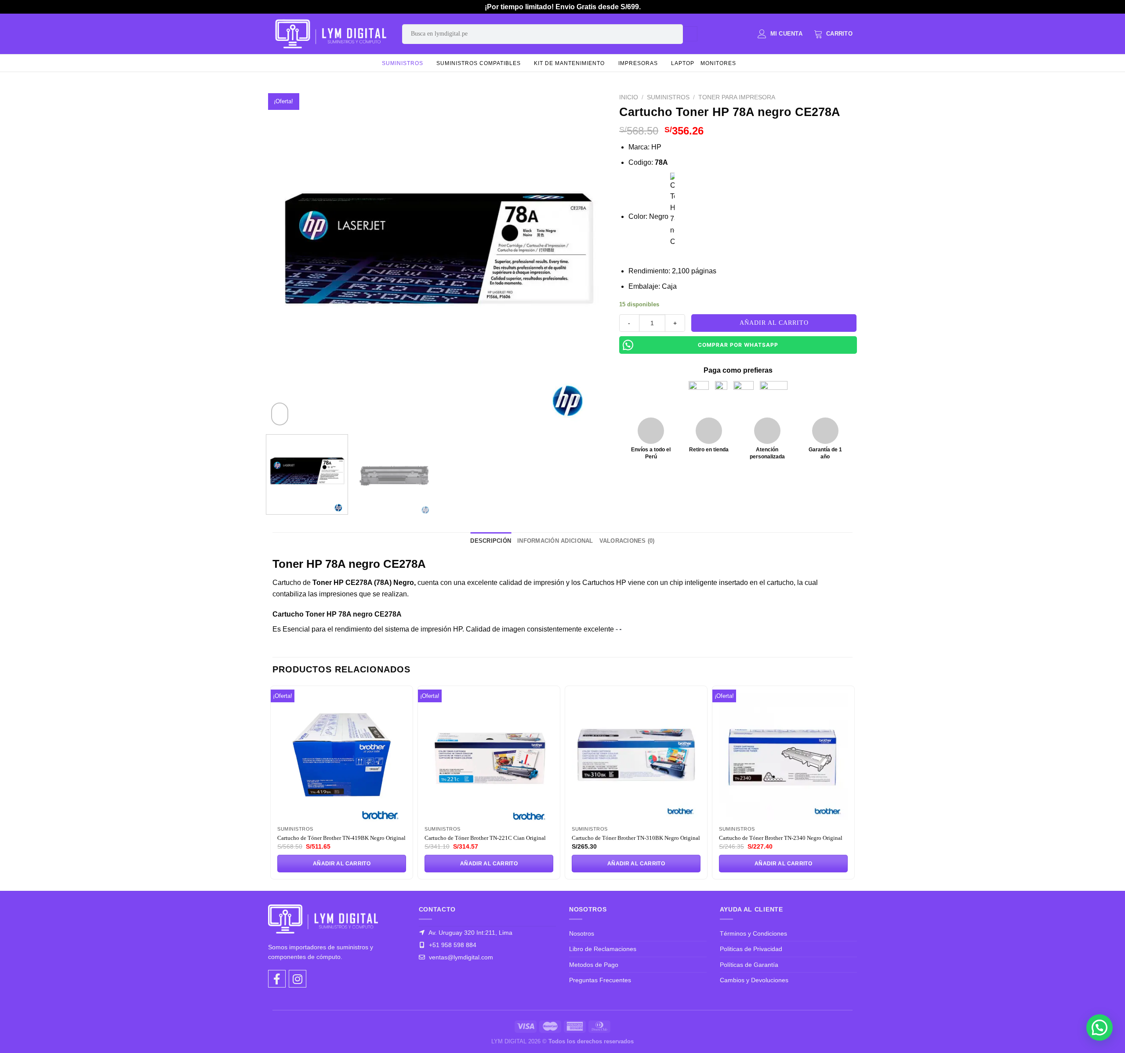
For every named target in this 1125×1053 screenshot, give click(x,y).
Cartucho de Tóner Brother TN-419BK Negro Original (341, 838)
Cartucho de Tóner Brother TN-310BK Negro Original (636, 838)
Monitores (718, 63)
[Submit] (690, 33)
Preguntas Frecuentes (600, 980)
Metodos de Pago (593, 964)
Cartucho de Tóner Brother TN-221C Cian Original (485, 838)
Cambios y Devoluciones (754, 980)
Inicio (628, 97)
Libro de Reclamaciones (602, 948)
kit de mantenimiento (569, 63)
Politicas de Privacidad (751, 948)
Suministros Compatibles (478, 63)
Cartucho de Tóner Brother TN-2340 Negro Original (780, 838)
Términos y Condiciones (753, 933)
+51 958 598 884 (451, 944)
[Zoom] (279, 414)
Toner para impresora (736, 97)
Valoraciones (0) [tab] (627, 540)
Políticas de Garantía (749, 964)
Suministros (402, 63)
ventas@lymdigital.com (460, 957)
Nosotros (581, 933)
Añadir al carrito (774, 323)
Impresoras (638, 63)
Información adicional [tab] (555, 540)
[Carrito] (833, 34)
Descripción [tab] (490, 540)
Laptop (682, 63)
